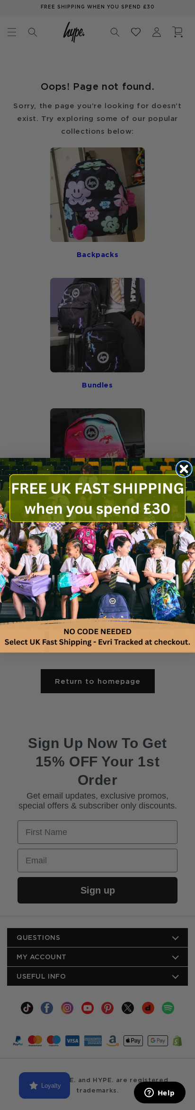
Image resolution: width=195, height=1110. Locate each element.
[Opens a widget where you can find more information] (159, 1093)
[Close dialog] (184, 468)
